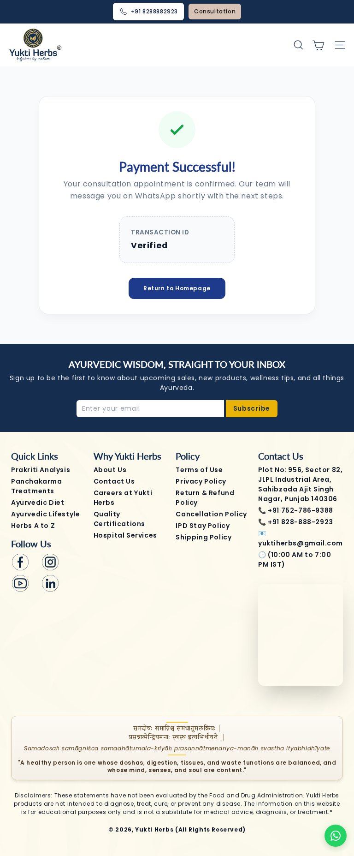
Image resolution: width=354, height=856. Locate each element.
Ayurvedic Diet (37, 502)
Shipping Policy (203, 537)
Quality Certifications (119, 518)
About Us (110, 469)
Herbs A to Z (33, 525)
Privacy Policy (201, 481)
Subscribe (251, 408)
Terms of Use (199, 469)
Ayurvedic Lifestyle (45, 514)
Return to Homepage (177, 288)
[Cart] (318, 45)
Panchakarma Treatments (36, 486)
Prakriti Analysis (40, 469)
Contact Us (114, 481)
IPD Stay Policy (203, 525)
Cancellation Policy (211, 514)
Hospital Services (125, 535)
